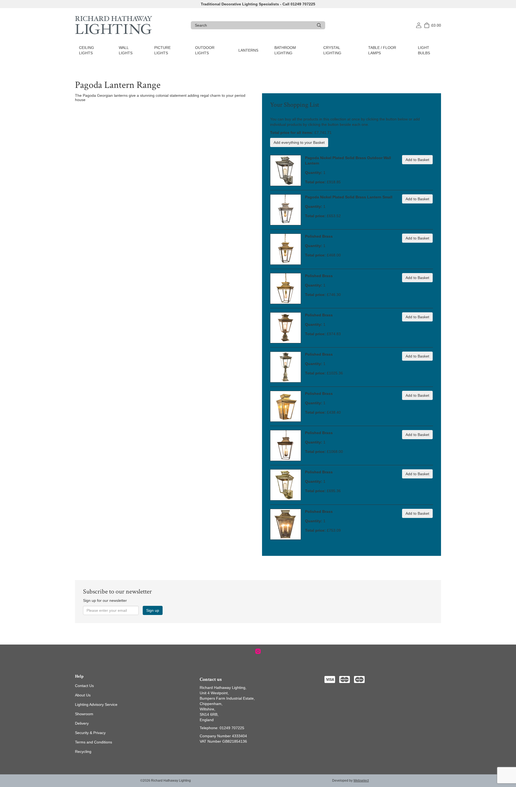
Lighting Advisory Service (96, 704)
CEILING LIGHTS (86, 50)
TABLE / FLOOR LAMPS (382, 50)
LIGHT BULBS (424, 50)
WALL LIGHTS (125, 50)
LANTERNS (248, 50)
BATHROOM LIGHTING (285, 50)
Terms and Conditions (93, 742)
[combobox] (254, 25)
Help (79, 676)
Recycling (83, 751)
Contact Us (84, 686)
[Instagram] (258, 651)
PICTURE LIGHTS (162, 50)
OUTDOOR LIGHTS (204, 50)
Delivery (82, 723)
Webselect (361, 780)
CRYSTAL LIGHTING (332, 50)
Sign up (152, 610)
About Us (83, 695)
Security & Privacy (90, 733)
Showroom (84, 714)
